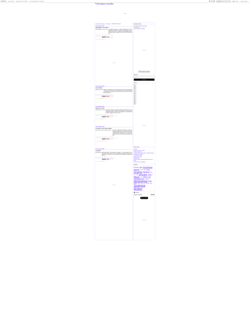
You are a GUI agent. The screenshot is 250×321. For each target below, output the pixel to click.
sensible (143, 175)
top (149, 177)
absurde (147, 183)
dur (144, 169)
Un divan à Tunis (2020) (138, 154)
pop (140, 167)
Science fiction (139, 187)
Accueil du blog (137, 27)
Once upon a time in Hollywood (140, 161)
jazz (144, 183)
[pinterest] (214, 1)
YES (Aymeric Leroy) (138, 155)
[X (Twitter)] (212, 1)
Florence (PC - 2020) (138, 156)
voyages (141, 169)
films (151, 172)
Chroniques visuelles (100, 23)
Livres (142, 183)
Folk (137, 174)
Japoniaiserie (139, 179)
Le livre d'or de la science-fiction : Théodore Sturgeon (144, 152)
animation (147, 178)
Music (137, 177)
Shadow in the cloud (137, 151)
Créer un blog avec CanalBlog (139, 28)
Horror (136, 170)
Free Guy (135, 149)
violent (139, 183)
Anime (148, 169)
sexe (135, 174)
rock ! (150, 175)
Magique (146, 172)
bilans (135, 183)
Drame (138, 172)
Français (136, 167)
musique (147, 167)
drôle (150, 181)
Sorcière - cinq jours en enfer (139, 150)
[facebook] (210, 1)
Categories (108, 23)
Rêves (145, 177)
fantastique (141, 181)
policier (151, 183)
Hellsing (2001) (136, 157)
